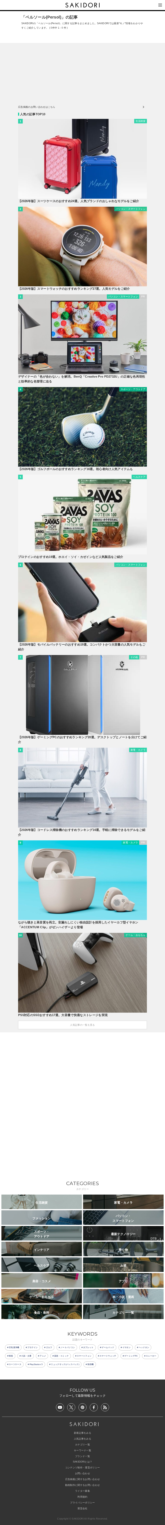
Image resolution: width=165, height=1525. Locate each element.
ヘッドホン (144, 1347)
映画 (11, 1356)
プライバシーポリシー (82, 1502)
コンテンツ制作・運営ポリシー (82, 1467)
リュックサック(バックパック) (65, 1364)
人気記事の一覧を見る (82, 1025)
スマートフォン (84, 1356)
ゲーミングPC (131, 1356)
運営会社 (82, 1508)
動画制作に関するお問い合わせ (82, 1485)
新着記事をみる (82, 1433)
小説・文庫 (26, 1356)
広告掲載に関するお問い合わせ (82, 1479)
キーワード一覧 (82, 1450)
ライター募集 (82, 1491)
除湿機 (91, 1364)
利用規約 (82, 1496)
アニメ (43, 1356)
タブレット (88, 1347)
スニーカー (151, 1356)
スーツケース (15, 1364)
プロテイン (32, 1347)
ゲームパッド (108, 1347)
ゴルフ (49, 1347)
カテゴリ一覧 (82, 1444)
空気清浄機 (14, 1347)
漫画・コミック (61, 1356)
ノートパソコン (67, 1347)
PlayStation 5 (36, 1364)
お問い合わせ (82, 1473)
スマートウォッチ (108, 1356)
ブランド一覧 (82, 1456)
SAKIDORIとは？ (82, 1461)
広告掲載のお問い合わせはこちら (36, 107)
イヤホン (126, 1347)
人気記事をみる (82, 1438)
